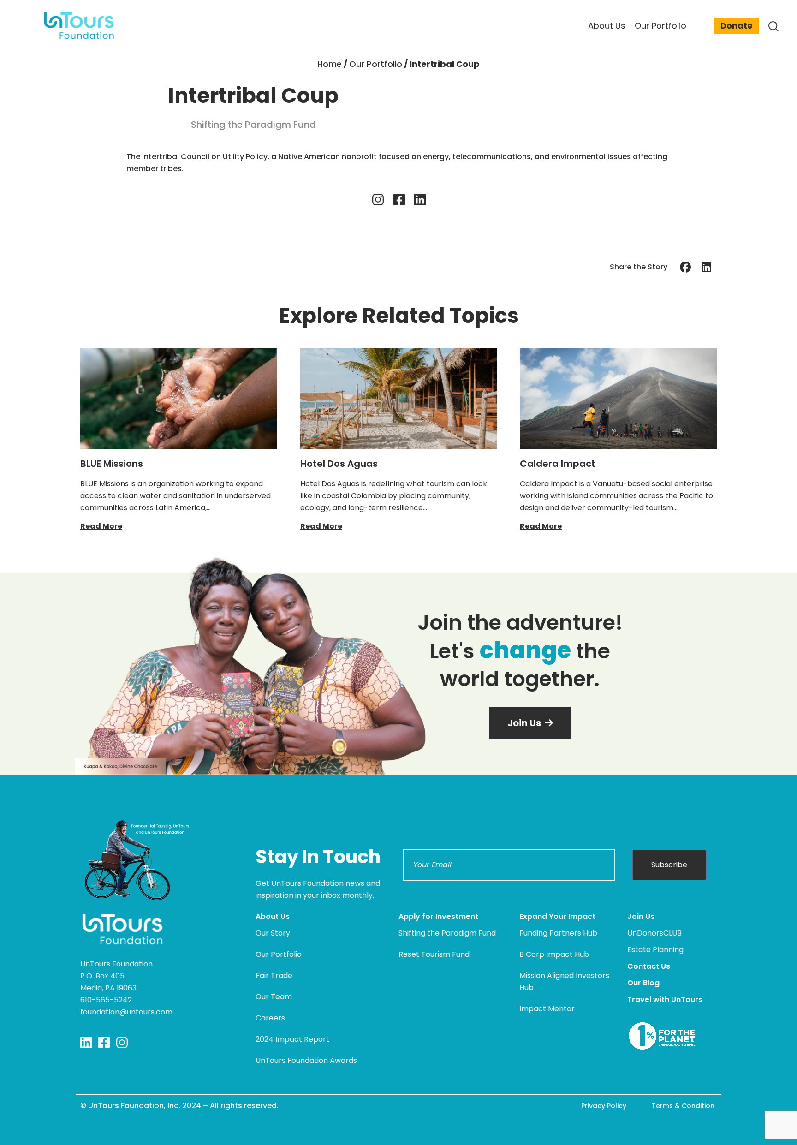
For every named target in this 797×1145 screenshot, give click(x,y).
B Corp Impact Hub (554, 954)
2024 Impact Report (292, 1039)
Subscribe (669, 864)
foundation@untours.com (126, 1012)
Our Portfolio (375, 64)
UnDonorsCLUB (654, 933)
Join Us (640, 916)
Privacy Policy (603, 1105)
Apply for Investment (438, 916)
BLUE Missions (111, 463)
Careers (270, 1018)
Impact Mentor (547, 1008)
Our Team (274, 996)
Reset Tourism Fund (434, 954)
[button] (685, 266)
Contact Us (648, 966)
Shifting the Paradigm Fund (447, 933)
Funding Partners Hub (558, 933)
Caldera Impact (557, 463)
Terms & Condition (683, 1105)
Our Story (273, 933)
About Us (273, 916)
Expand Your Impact (557, 916)
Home (329, 64)
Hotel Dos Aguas (339, 463)
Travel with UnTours (664, 999)
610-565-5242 (106, 1000)
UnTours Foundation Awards (306, 1060)
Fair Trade (274, 975)
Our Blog (643, 983)
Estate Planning (655, 949)
